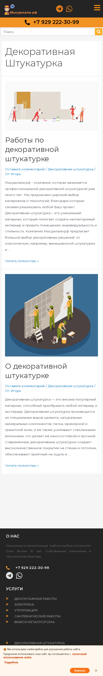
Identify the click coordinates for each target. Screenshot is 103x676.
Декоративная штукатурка (70, 169)
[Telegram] (59, 9)
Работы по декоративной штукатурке (32, 149)
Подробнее (11, 662)
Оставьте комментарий (25, 169)
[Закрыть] (96, 670)
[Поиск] (98, 31)
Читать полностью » (22, 261)
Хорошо (79, 670)
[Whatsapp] (69, 9)
